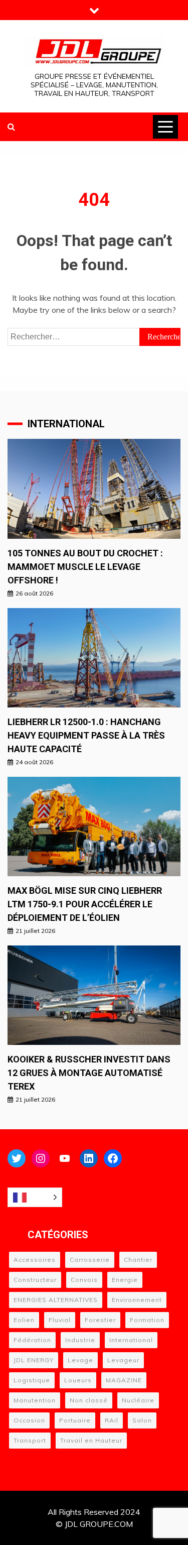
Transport (30, 1440)
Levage (80, 1360)
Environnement (137, 1299)
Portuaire (75, 1420)
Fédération (32, 1340)
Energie (125, 1279)
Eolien (24, 1320)
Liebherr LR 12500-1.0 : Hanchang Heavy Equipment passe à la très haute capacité (86, 735)
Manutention (35, 1400)
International (131, 1340)
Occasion (29, 1420)
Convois (84, 1279)
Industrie (80, 1340)
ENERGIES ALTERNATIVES (56, 1299)
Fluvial (60, 1320)
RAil (111, 1420)
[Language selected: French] (35, 1197)
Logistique (32, 1380)
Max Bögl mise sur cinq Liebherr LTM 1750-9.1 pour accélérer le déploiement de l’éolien (85, 904)
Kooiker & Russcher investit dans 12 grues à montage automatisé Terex (89, 1073)
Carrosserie (90, 1259)
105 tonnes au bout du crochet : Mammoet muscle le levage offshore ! (85, 566)
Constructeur (35, 1279)
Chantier (138, 1259)
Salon (142, 1420)
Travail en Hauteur (91, 1440)
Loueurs (78, 1380)
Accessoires (35, 1259)
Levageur (123, 1360)
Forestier (100, 1320)
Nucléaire (138, 1400)
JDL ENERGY (34, 1360)
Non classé (89, 1400)
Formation (147, 1320)
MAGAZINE (124, 1380)
